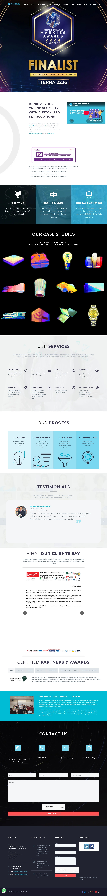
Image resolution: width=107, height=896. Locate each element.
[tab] (11, 662)
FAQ (85, 4)
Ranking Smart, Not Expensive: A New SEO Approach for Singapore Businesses (43, 857)
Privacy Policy (88, 870)
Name (56, 836)
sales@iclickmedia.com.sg (20, 864)
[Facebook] (83, 884)
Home (26, 4)
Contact (93, 4)
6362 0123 (51, 133)
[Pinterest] (93, 884)
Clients (65, 4)
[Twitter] (88, 884)
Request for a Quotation (35, 133)
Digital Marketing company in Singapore (39, 126)
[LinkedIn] (85, 884)
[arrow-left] (3, 521)
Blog (72, 4)
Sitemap (81, 870)
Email (56, 842)
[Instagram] (90, 884)
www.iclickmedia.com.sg (21, 867)
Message (57, 849)
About (33, 4)
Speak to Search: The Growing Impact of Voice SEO (43, 868)
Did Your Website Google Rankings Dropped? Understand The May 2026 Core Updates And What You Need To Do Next (43, 843)
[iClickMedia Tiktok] (98, 884)
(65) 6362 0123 (17, 858)
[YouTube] (96, 884)
